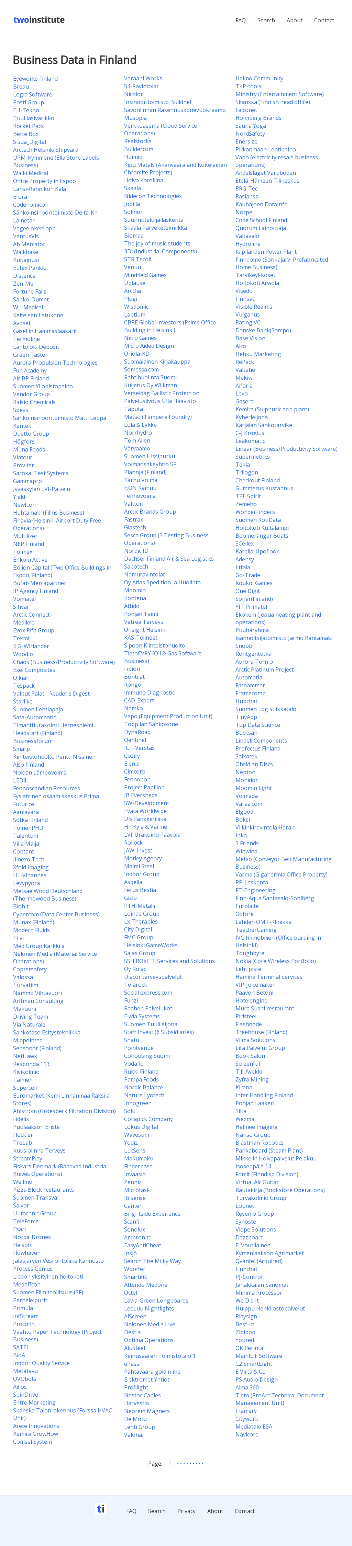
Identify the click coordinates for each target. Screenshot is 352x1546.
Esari (19, 1229)
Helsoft (22, 1245)
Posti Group (28, 102)
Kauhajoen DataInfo (261, 204)
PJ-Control (248, 1277)
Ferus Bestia (140, 890)
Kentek (22, 426)
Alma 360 (247, 1387)
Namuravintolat (144, 574)
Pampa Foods (141, 1079)
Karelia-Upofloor (257, 551)
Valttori (133, 503)
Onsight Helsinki (145, 629)
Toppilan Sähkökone (151, 724)
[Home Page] (40, 22)
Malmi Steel (139, 866)
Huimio (133, 157)
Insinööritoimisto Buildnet (158, 102)
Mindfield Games (145, 275)
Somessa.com (141, 369)
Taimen (23, 1080)
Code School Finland (261, 220)
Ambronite (138, 1237)
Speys (20, 410)
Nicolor (133, 94)
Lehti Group (139, 1427)
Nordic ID (136, 550)
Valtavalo (247, 236)
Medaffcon (27, 1284)
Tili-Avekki (248, 1071)
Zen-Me (23, 283)
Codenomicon (30, 204)
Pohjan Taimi (141, 614)
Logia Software (32, 94)
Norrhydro (138, 432)
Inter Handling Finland (264, 1095)
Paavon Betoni (254, 992)
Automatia (248, 677)
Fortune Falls (29, 291)
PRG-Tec (246, 188)
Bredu (21, 86)
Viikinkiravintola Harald (265, 827)
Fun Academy (30, 370)
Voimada (246, 796)
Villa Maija (26, 843)
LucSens (134, 1150)
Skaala (132, 188)
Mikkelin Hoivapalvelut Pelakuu (276, 1158)
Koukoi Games (254, 583)
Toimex (22, 552)
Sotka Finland (30, 820)
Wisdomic (136, 306)
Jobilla (132, 204)
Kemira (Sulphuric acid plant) (272, 409)
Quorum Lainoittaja (260, 228)
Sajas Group (139, 953)
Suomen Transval (35, 1197)
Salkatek (246, 756)
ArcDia (132, 291)
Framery (246, 1411)
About (294, 20)
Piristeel (245, 1016)
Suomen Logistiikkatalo (265, 709)
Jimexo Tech (28, 859)
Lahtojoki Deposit (36, 347)
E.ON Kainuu (140, 488)
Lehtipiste (248, 969)
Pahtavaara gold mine (152, 1371)
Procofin (24, 1324)
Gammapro (27, 481)
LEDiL (20, 780)
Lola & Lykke (140, 424)
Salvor (21, 1205)
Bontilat (134, 676)
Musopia (135, 118)
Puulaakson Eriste (36, 1127)
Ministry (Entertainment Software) (279, 94)
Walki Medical (30, 173)
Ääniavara (26, 812)
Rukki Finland (141, 1071)
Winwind (246, 851)
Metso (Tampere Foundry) (158, 417)
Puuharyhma (252, 630)
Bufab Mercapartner (39, 583)
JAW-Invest (138, 850)
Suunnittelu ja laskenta (154, 220)
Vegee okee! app (34, 228)
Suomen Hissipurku (149, 456)
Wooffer (134, 1269)
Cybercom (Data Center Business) (56, 914)
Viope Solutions (255, 1229)
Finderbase (138, 1166)
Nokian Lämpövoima (40, 772)
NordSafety (250, 133)
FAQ (240, 20)
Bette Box (25, 134)
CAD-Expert (139, 700)
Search (266, 20)
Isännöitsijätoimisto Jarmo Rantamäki (283, 638)
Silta (240, 1111)
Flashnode (248, 1024)
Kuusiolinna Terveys (39, 1150)
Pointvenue (139, 1048)
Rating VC (248, 322)
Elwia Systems (142, 1016)
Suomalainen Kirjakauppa (157, 361)
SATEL (21, 1347)
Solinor (133, 212)
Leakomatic (250, 441)
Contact (324, 20)
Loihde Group (142, 913)
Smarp (21, 749)
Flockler (23, 1134)
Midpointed (28, 1040)
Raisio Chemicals (34, 402)
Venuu (132, 267)
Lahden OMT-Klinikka (263, 922)
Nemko (133, 708)
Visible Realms (253, 306)
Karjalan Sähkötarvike (263, 425)
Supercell (25, 1087)
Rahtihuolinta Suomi (150, 377)
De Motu (135, 1419)
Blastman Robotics (259, 1142)
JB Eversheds (140, 795)
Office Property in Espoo (44, 181)
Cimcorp (134, 771)
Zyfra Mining (252, 1079)
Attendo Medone (145, 1285)
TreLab (22, 1142)
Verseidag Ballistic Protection (161, 393)
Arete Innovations (36, 1426)
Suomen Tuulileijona (150, 1024)
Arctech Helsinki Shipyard (45, 149)
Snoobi (244, 646)
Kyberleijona (251, 417)
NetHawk (25, 1056)
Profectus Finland (257, 748)
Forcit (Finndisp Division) (266, 1174)
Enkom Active (30, 559)
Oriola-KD (137, 353)
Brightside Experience (152, 1213)
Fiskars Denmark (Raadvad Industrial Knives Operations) (60, 1170)
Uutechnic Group (35, 1213)
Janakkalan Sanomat (261, 1285)
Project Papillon (144, 787)
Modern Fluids (31, 930)
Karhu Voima (140, 480)
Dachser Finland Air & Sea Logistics (169, 558)
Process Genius (33, 1268)
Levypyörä (26, 883)
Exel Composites (34, 670)
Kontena (135, 598)
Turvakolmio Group (260, 1198)
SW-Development (146, 803)
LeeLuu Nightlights (149, 1308)
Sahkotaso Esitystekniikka (46, 1032)
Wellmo (22, 1182)
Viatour (22, 457)
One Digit (247, 591)
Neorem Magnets (147, 1411)
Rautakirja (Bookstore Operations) (280, 1190)
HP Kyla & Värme (145, 827)
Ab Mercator (29, 244)
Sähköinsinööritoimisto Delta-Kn (55, 212)
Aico (240, 346)
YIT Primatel (251, 606)
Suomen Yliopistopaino (43, 386)
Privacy (186, 1511)
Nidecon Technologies (153, 196)
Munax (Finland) (33, 922)
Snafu (131, 1040)
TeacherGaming (256, 930)
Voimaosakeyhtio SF (150, 464)
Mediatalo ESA (253, 1426)
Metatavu (25, 1371)
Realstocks (138, 141)
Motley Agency (143, 858)
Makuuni (24, 1008)
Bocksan (246, 732)
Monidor (246, 780)
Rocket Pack (28, 126)
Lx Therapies (141, 921)
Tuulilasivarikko (33, 118)
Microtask (137, 1190)
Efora (20, 197)
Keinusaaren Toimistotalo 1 (160, 1356)
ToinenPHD (28, 828)
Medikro (24, 622)
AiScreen (135, 1316)
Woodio (23, 654)
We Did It (247, 1300)
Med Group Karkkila (39, 946)
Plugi (130, 298)
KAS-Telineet (140, 637)
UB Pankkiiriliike (145, 819)
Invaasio (135, 1174)
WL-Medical (28, 307)
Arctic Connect (31, 614)
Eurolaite (247, 906)
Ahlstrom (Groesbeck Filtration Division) (64, 1111)
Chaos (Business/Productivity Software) (64, 662)
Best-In (244, 1324)
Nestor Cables (142, 1395)
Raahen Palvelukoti (149, 1008)
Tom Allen (137, 440)
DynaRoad (137, 732)
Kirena (243, 1087)
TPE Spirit (248, 496)
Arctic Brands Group (150, 511)
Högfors (24, 441)
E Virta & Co (250, 1371)
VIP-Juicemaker (255, 984)
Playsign (246, 1316)
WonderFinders (255, 512)
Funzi (131, 1000)
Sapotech (136, 566)
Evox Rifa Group (33, 630)
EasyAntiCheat (142, 1245)
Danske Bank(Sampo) (263, 330)
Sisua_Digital (29, 142)
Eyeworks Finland (35, 78)
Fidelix (21, 1119)
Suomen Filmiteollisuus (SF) (48, 1292)
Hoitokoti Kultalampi (262, 527)
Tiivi (18, 938)
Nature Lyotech (144, 1095)
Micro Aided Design (149, 346)
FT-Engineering (255, 890)
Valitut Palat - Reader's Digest (51, 693)
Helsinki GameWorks (151, 945)
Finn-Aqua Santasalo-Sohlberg (274, 898)
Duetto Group (31, 433)
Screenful (247, 1063)
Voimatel (24, 599)
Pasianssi (247, 196)
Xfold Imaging (31, 867)
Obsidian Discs (254, 764)
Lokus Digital (141, 1127)
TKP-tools (248, 86)
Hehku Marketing (258, 354)
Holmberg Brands (258, 118)
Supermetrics (252, 456)
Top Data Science (257, 725)
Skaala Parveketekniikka (155, 227)
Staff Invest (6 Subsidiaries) (159, 1032)
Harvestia (136, 1403)
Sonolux (134, 1229)
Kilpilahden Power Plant (266, 251)
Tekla (242, 464)
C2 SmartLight (253, 1363)
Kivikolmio (26, 1072)
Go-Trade (247, 575)
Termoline (26, 339)
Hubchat (246, 701)
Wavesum (136, 1134)
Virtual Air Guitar (257, 1182)
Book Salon (250, 1056)
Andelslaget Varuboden (265, 172)
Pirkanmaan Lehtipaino (265, 149)
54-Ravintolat (141, 86)
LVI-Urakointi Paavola (152, 834)
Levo (241, 393)
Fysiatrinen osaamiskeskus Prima (56, 796)
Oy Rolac (135, 969)
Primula (23, 1308)
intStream (25, 1316)
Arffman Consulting (38, 1001)
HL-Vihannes (29, 875)
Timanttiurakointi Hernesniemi (53, 725)
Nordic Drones (32, 1237)
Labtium (134, 314)
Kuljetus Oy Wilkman (150, 385)
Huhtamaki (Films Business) (48, 512)
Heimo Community (259, 78)
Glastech (135, 527)
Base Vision (250, 338)
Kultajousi (26, 260)
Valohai (133, 1435)
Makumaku (138, 1158)
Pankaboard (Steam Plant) (269, 1150)
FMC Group (138, 937)
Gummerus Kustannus (264, 488)
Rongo (132, 684)
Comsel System (32, 1441)
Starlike (23, 701)
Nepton (245, 772)
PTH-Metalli (139, 905)
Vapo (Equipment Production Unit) (168, 716)
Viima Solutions (255, 1040)
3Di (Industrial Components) (160, 251)
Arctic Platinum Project (264, 669)
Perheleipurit (30, 1300)
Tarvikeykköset (255, 275)
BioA (19, 1355)
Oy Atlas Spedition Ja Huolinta (162, 582)
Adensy (244, 559)
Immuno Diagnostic (149, 692)
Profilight (136, 1387)
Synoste (245, 1221)
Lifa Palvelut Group (260, 1048)
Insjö (130, 1253)
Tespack (24, 685)
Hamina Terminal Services (268, 977)
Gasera (244, 401)
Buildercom (138, 149)
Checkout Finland (257, 480)
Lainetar (24, 220)
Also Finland (28, 764)
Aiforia (244, 385)
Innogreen (138, 1103)
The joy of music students (157, 243)
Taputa (133, 409)
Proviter (23, 465)
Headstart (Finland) (37, 733)
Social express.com (148, 992)
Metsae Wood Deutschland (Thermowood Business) (47, 894)
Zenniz (133, 1182)
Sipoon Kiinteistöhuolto (154, 645)
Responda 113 (31, 1064)
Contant (23, 851)
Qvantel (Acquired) (259, 1261)
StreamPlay (27, 1158)
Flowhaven (27, 1253)
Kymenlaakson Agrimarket (269, 1253)
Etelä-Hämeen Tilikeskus (267, 180)
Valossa (23, 977)
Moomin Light (253, 788)
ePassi (132, 1363)
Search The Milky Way (152, 1261)
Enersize (246, 141)
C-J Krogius (249, 433)
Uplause (134, 283)
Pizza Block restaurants (43, 1189)
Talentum (25, 835)
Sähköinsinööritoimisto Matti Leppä (59, 418)
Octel (130, 1292)
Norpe (243, 212)
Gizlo (130, 898)
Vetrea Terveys (143, 622)
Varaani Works (143, 78)
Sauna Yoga (250, 125)
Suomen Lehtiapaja (38, 709)
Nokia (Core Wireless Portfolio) (275, 961)
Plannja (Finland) (145, 472)
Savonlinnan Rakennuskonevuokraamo (175, 110)
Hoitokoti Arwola (257, 283)
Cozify (132, 755)
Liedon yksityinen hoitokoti (48, 1276)
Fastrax (133, 519)
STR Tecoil (137, 259)
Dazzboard (249, 1237)
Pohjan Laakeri (254, 1103)
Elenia (132, 763)
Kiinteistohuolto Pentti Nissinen (54, 756)
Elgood (244, 811)
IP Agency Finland (35, 591)
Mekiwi (244, 377)
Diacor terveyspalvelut (153, 977)
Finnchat (246, 1269)
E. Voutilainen (253, 1245)
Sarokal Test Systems (40, 473)
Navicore (246, 1434)
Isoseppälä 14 (253, 1166)
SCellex (244, 543)
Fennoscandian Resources (46, 788)
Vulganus (247, 314)
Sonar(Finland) (254, 599)
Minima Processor (258, 1292)
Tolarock (135, 984)
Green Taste (29, 354)
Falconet (246, 110)
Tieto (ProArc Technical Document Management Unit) (279, 1399)
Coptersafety (30, 969)
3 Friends (247, 843)
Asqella (133, 882)
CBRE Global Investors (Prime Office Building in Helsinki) (170, 326)
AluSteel (134, 1348)
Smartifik (135, 1277)
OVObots (24, 1379)
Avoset (22, 323)
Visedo (244, 291)
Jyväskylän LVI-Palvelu (41, 489)
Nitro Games (140, 338)
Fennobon (137, 779)
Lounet (244, 1206)
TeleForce (25, 1221)
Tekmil (22, 638)
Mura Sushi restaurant (264, 1008)
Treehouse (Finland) (261, 1032)
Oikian (21, 678)
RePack (244, 362)
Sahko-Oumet (31, 299)
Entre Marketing (34, 1402)
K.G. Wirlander (31, 646)
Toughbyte (249, 953)
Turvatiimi (26, 985)
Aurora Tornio (254, 661)
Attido (132, 606)
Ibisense (135, 1198)
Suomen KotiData (258, 520)
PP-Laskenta (251, 882)
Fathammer (250, 685)
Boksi (242, 819)
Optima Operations (149, 1340)
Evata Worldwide (145, 811)
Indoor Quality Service (41, 1363)
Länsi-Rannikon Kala (39, 189)
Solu (129, 1111)
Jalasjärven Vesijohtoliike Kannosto (58, 1260)
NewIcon (24, 504)
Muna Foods (29, 449)
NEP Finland (28, 544)
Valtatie (245, 370)
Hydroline (248, 244)
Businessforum (33, 741)
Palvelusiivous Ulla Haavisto (160, 401)
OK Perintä (249, 1348)
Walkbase (25, 252)
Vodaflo (134, 1063)
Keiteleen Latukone (38, 315)
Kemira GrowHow (35, 1434)
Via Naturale (29, 1024)
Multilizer (25, 536)
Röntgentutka (253, 653)
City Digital (138, 929)
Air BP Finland (31, 378)
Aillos (20, 1386)
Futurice (23, 804)
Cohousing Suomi (147, 1056)
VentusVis (26, 236)
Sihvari (22, 606)
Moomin (135, 590)
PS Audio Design (256, 1379)
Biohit (21, 906)
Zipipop (245, 1332)
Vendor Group (31, 394)
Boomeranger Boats (261, 535)
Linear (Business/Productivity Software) (286, 449)
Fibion (132, 669)
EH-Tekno (26, 110)
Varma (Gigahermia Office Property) (281, 874)
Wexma (244, 1119)
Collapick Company (148, 1119)
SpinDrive (25, 1394)
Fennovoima (140, 496)
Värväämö (137, 448)
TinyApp (246, 717)
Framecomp (250, 693)
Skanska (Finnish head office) (272, 102)
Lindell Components (261, 740)
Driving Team (30, 1016)
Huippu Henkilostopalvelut (270, 1308)
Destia (132, 1332)
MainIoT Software (258, 1356)
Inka (241, 835)
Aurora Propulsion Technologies (55, 362)
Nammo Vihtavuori (37, 993)
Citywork (246, 1418)
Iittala (242, 567)
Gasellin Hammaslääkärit (45, 331)
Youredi (245, 1340)
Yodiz (131, 1142)
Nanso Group (253, 1134)
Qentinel (135, 740)
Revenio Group (254, 1213)
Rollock (133, 842)
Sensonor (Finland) (37, 1048)
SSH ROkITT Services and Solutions (169, 961)
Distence (24, 275)
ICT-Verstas (139, 748)
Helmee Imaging (256, 1127)
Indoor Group (142, 874)
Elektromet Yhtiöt (146, 1379)
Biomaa (134, 235)
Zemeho (246, 504)
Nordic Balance (143, 1087)
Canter (133, 1206)
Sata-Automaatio (35, 717)
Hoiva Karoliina (143, 180)
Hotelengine (251, 1000)
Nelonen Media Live (149, 1324)
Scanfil (132, 1221)
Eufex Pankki (29, 268)
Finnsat (244, 298)
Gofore (244, 914)
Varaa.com (248, 804)
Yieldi (19, 497)
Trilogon (246, 472)
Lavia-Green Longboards (156, 1300)
